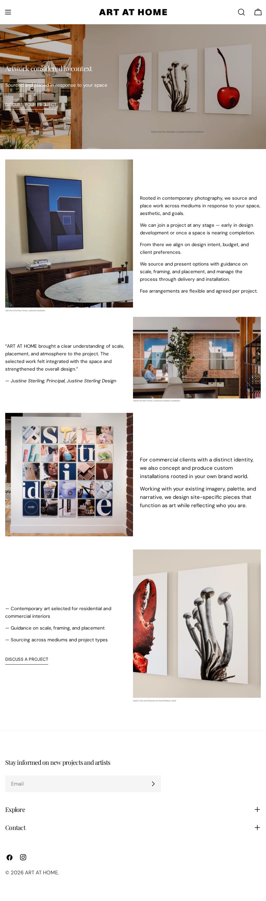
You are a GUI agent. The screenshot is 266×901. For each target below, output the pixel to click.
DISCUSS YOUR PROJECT (30, 104)
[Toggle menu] (8, 12)
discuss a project (26, 659)
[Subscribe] (153, 784)
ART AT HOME (41, 872)
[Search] (241, 12)
